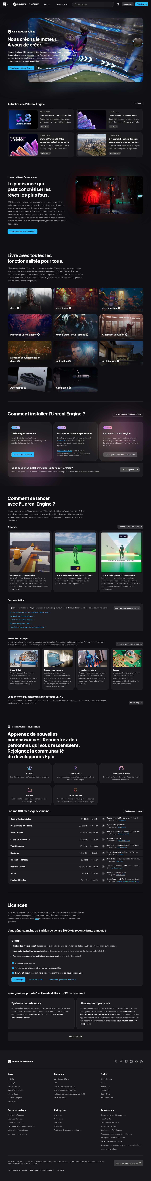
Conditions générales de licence (63, 980)
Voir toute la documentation (127, 608)
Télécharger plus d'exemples (129, 644)
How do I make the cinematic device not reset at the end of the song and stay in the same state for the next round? (124, 859)
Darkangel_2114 (124, 841)
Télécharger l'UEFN (130, 470)
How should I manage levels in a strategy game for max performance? (124, 845)
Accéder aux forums (133, 811)
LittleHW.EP (123, 847)
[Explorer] (29, 773)
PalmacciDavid (123, 834)
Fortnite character (114, 838)
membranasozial (117, 868)
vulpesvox (122, 820)
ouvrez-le (61, 441)
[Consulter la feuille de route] (75, 795)
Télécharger (18, 980)
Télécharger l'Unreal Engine (21, 68)
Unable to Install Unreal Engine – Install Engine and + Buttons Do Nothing (124, 818)
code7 (121, 854)
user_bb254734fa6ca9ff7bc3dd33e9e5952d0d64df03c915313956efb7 (129, 881)
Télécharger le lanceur (22, 454)
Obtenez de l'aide (64, 451)
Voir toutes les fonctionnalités (22, 231)
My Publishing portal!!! (116, 825)
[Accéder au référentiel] (29, 795)
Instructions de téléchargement (128, 414)
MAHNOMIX (122, 827)
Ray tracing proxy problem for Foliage (122, 852)
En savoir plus (136, 703)
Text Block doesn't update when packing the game (124, 866)
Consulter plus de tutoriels (130, 527)
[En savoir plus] (75, 773)
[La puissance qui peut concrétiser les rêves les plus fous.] (75, 205)
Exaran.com (120, 875)
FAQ (37, 918)
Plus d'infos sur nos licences (50, 68)
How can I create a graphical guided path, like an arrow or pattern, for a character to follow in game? (124, 832)
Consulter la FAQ (36, 980)
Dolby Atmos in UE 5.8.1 (116, 872)
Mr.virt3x (120, 861)
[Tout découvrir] (121, 773)
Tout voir (137, 103)
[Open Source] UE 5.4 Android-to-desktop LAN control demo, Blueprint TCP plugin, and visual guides (124, 879)
